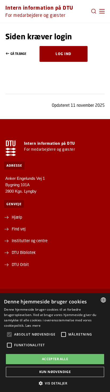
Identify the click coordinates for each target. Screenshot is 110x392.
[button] (102, 11)
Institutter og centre (30, 240)
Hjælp (17, 217)
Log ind (64, 54)
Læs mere (33, 325)
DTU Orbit (20, 264)
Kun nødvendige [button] (55, 372)
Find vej (19, 228)
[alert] (55, 342)
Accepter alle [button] (55, 359)
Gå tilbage (18, 54)
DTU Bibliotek (24, 252)
